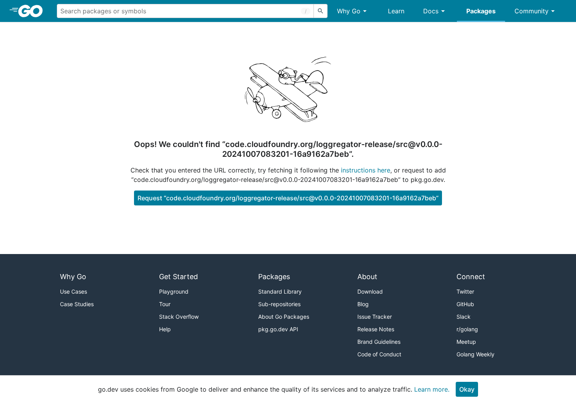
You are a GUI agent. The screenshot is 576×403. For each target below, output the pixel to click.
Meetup (466, 341)
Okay (467, 389)
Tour (164, 304)
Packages (481, 11)
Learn (396, 11)
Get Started (178, 276)
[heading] (33, 11)
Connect (470, 276)
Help (165, 329)
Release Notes (375, 329)
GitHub (465, 304)
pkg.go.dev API (278, 329)
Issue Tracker (374, 316)
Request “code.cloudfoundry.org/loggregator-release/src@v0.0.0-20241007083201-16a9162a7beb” (288, 198)
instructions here (365, 170)
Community (531, 11)
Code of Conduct (379, 354)
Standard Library (280, 291)
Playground (173, 291)
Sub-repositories (279, 304)
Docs (430, 11)
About (367, 276)
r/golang (467, 329)
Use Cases (73, 291)
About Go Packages (283, 316)
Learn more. (431, 389)
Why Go (348, 11)
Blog (363, 304)
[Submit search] (320, 11)
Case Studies (77, 304)
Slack (463, 316)
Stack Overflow (179, 316)
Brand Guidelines (378, 341)
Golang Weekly (475, 354)
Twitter (465, 291)
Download (370, 291)
